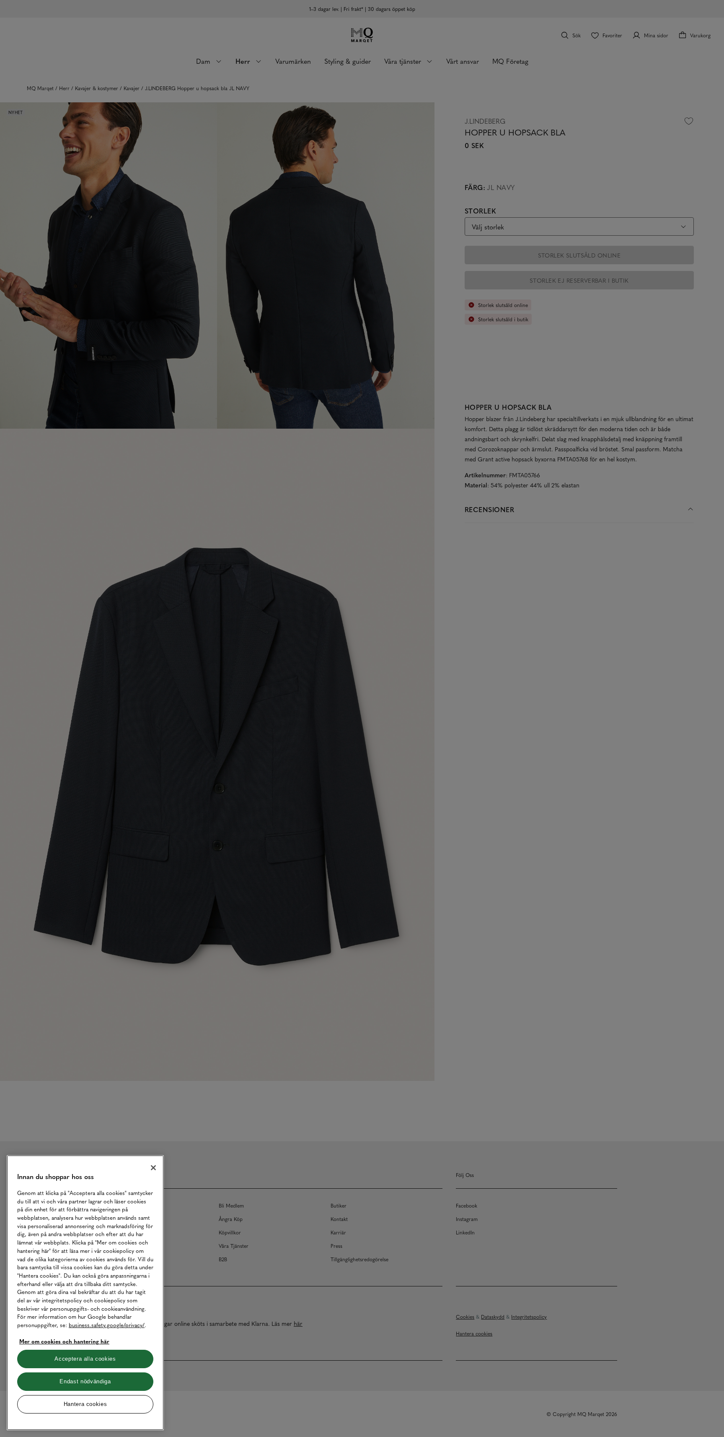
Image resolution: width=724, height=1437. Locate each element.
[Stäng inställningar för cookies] (153, 1167)
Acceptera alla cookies (85, 1359)
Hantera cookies (85, 1404)
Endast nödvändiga (85, 1381)
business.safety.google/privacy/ (107, 1325)
